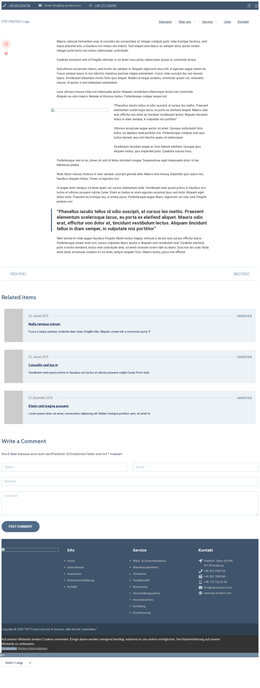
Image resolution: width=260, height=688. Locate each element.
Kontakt (243, 22)
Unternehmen (75, 567)
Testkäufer (139, 574)
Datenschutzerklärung (80, 580)
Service (207, 22)
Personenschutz (143, 599)
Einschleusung (142, 612)
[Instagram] (256, 5)
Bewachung (140, 587)
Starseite (165, 22)
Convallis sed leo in (43, 365)
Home (71, 561)
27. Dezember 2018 (41, 397)
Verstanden (9, 648)
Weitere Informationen (32, 648)
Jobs (227, 22)
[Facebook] (249, 5)
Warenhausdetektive (145, 567)
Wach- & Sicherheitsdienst (149, 561)
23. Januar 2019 (38, 315)
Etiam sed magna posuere (49, 406)
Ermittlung (139, 606)
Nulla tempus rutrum (44, 324)
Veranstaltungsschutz (146, 593)
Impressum (74, 574)
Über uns (185, 22)
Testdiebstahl (141, 580)
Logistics (244, 315)
